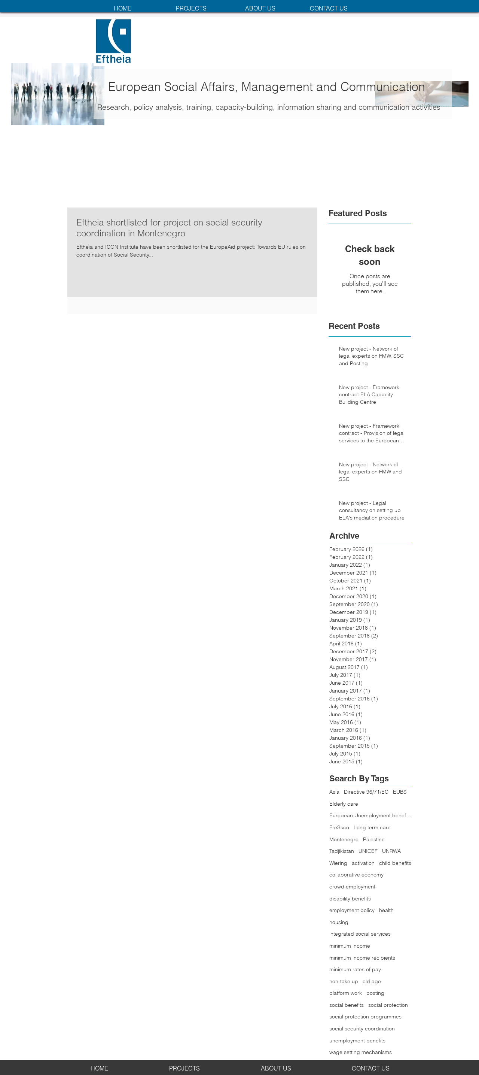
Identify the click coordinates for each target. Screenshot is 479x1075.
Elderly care (343, 803)
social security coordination (362, 1028)
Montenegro (344, 839)
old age (372, 981)
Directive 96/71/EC (366, 791)
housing (338, 922)
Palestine (374, 839)
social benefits (346, 1005)
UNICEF (368, 851)
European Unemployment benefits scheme (370, 815)
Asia (334, 791)
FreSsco (339, 827)
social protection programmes (365, 1016)
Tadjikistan (341, 851)
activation (363, 863)
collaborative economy (356, 874)
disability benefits (350, 898)
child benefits (395, 863)
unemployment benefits (357, 1040)
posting (375, 993)
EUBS (400, 791)
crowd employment (352, 886)
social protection (388, 1005)
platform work (345, 993)
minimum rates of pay (355, 969)
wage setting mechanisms (360, 1052)
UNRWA (391, 851)
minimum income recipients (362, 957)
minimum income (349, 945)
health (386, 910)
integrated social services (360, 933)
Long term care (372, 827)
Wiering (338, 863)
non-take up (343, 981)
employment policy (352, 910)
